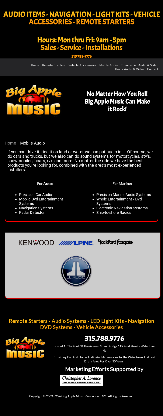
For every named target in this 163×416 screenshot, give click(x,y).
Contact (152, 69)
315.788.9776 (104, 338)
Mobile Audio (108, 65)
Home (35, 65)
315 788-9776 (82, 56)
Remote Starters (54, 65)
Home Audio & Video (129, 69)
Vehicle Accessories (82, 65)
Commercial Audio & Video (139, 65)
